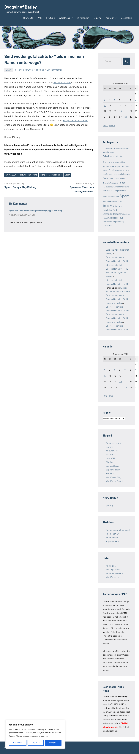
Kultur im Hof (112, 450)
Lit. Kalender (82, 17)
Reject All (36, 743)
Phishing (119, 186)
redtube (110, 190)
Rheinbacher (112, 537)
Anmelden (111, 565)
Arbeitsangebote (112, 156)
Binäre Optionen (117, 166)
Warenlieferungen (110, 221)
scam (117, 197)
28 (125, 116)
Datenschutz (126, 17)
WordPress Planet (114, 481)
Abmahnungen (115, 148)
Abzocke (106, 152)
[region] (35, 734)
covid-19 (105, 170)
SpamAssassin (108, 201)
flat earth (109, 174)
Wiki (40, 17)
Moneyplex (114, 183)
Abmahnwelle (124, 148)
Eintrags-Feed (113, 569)
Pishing (126, 187)
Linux (123, 178)
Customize (17, 743)
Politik (105, 191)
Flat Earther (117, 174)
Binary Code (117, 162)
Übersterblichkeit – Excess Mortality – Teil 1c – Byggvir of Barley (118, 299)
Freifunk (50, 17)
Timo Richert (118, 201)
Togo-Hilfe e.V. (113, 541)
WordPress (64, 17)
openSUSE (106, 187)
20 (120, 111)
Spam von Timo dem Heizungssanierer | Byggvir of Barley (35, 210)
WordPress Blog (113, 477)
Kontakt (110, 17)
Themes (110, 473)
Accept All (53, 743)
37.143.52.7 (11, 174)
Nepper (123, 182)
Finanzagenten (119, 170)
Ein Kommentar (54, 69)
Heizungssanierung (28, 174)
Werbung (121, 222)
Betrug (107, 161)
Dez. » (112, 125)
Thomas (40, 69)
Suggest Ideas (112, 465)
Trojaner (108, 205)
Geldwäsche (115, 178)
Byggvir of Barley (20, 6)
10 (105, 105)
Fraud (106, 178)
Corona (127, 166)
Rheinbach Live (113, 533)
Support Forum (113, 469)
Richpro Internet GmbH (75, 120)
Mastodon (110, 454)
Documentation (113, 443)
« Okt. (105, 125)
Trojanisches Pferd (110, 210)
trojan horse (117, 206)
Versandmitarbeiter (112, 213)
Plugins (109, 462)
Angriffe (112, 152)
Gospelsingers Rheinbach (118, 530)
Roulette (97, 17)
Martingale (106, 183)
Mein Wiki (110, 458)
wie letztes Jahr (62, 82)
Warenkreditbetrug (115, 218)
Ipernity (109, 446)
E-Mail (111, 170)
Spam (67, 174)
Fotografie (125, 174)
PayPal (112, 187)
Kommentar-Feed (114, 573)
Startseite (28, 17)
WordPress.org (113, 577)
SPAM (8, 69)
